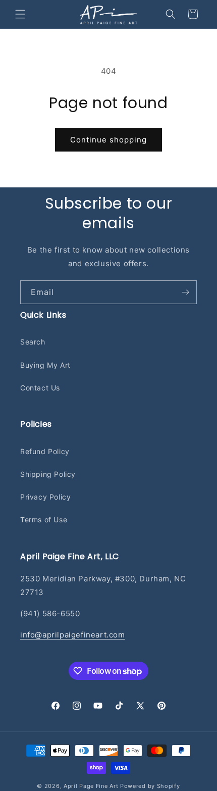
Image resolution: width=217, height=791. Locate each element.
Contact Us (40, 387)
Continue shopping (108, 139)
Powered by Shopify (150, 785)
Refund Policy (45, 451)
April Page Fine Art (91, 785)
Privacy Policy (45, 496)
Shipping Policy (48, 474)
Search (32, 341)
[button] (20, 14)
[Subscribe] (185, 292)
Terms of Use (43, 519)
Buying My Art (45, 365)
